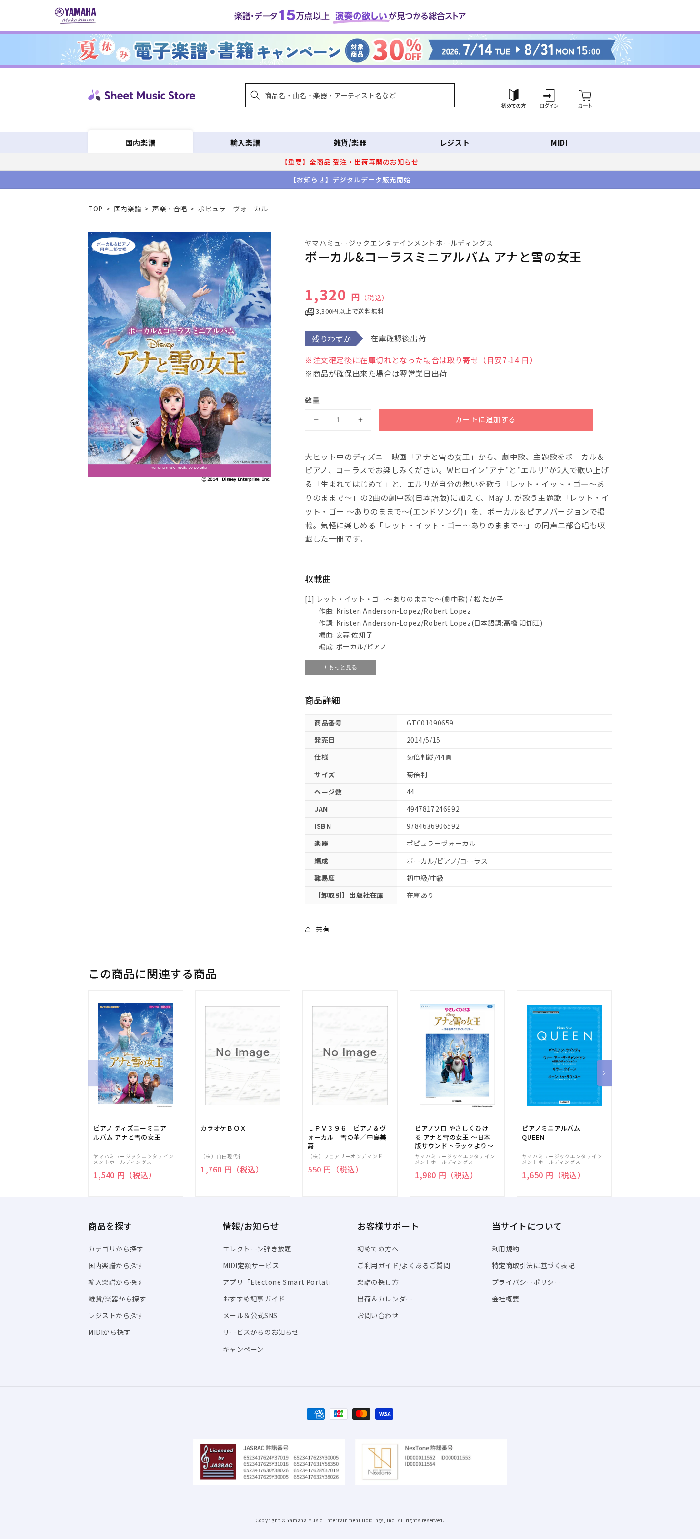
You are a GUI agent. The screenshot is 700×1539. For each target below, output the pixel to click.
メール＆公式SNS (250, 1315)
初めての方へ (378, 1248)
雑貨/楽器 (350, 143)
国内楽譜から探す (116, 1265)
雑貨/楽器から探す (117, 1298)
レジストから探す (116, 1315)
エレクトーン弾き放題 (257, 1248)
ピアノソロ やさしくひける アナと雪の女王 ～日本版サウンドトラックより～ (454, 1137)
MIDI (559, 143)
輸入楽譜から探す (116, 1282)
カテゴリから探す (116, 1248)
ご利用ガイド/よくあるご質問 (403, 1265)
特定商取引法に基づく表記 (533, 1265)
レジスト (455, 143)
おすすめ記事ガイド (254, 1298)
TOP (95, 208)
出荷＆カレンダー (385, 1298)
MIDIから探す (109, 1332)
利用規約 (506, 1248)
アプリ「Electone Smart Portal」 (279, 1282)
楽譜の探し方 (378, 1282)
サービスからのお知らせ (261, 1332)
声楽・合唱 (169, 208)
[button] (350, 95)
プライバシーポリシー (526, 1282)
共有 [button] (323, 928)
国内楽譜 (140, 143)
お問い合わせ (378, 1315)
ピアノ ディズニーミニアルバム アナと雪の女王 (129, 1132)
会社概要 (506, 1298)
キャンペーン (243, 1349)
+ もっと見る (340, 667)
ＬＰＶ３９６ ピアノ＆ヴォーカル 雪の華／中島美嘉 (347, 1137)
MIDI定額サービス (251, 1265)
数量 (312, 400)
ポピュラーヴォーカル (233, 208)
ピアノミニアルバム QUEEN (551, 1132)
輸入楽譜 (245, 143)
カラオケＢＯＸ (223, 1128)
